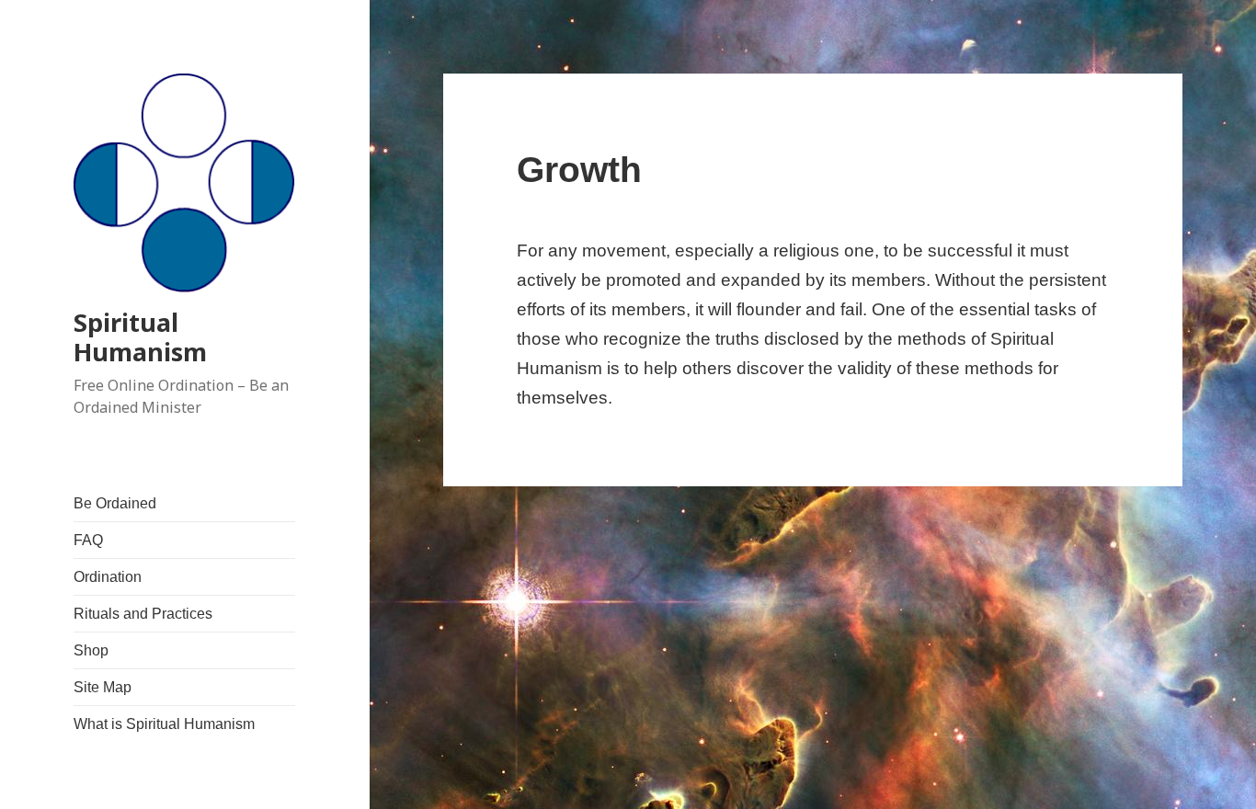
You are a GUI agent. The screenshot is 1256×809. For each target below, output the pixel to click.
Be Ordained (115, 503)
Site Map (102, 687)
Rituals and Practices (143, 613)
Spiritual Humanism (140, 337)
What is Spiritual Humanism (164, 724)
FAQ (88, 540)
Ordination (108, 577)
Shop (91, 650)
